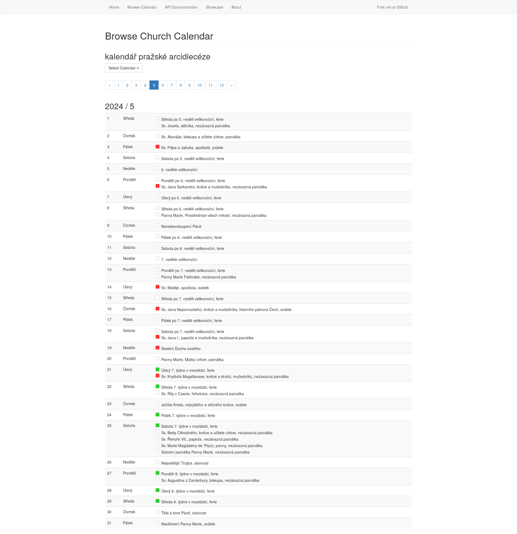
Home (114, 7)
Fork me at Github (392, 7)
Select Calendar (123, 67)
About (236, 7)
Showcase (214, 7)
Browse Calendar (142, 7)
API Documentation (181, 7)
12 (221, 85)
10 (199, 85)
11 (210, 85)
